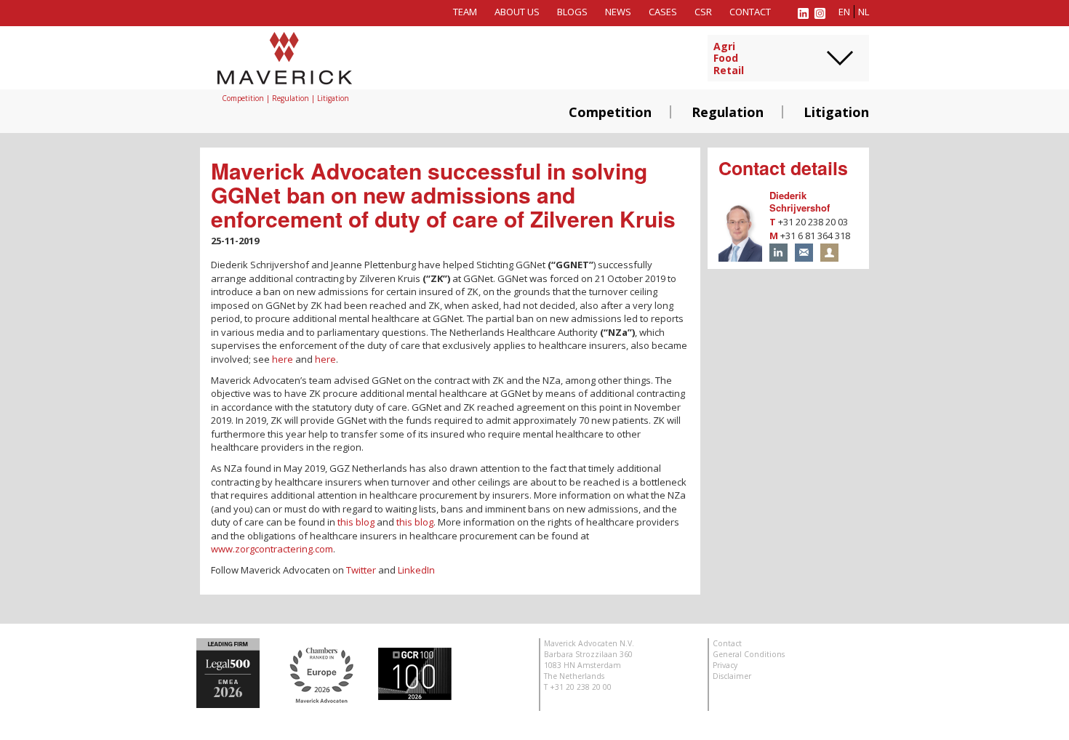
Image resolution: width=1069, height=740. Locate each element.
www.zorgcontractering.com (272, 548)
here (282, 359)
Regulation (728, 111)
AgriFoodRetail (728, 59)
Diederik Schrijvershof (799, 201)
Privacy (725, 665)
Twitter (362, 569)
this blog (356, 521)
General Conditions (749, 654)
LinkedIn (416, 569)
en (844, 11)
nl (863, 11)
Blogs (572, 11)
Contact (750, 11)
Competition (610, 111)
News (618, 11)
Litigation (836, 111)
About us (517, 11)
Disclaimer (732, 676)
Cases (663, 11)
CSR (703, 11)
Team (465, 11)
